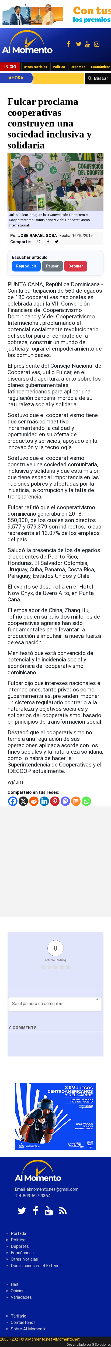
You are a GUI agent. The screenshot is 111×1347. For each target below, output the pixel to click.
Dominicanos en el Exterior (36, 1265)
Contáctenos (23, 1322)
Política (59, 67)
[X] (23, 801)
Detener (75, 266)
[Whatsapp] (86, 801)
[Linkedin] (44, 801)
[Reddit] (34, 801)
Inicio (10, 66)
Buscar (101, 78)
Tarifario (18, 1316)
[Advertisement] (55, 861)
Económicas (22, 1252)
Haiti (15, 1284)
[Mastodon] (65, 801)
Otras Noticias (35, 67)
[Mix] (76, 801)
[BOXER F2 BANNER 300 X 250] (55, 1116)
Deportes (78, 67)
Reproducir (26, 266)
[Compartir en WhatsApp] (36, 242)
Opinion (18, 1290)
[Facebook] (13, 801)
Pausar (52, 266)
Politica (18, 1239)
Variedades (21, 1297)
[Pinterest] (55, 801)
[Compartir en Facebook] (45, 242)
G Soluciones (101, 1344)
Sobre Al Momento (29, 1328)
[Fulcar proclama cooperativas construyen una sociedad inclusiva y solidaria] (55, 181)
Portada (18, 1233)
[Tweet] (54, 242)
